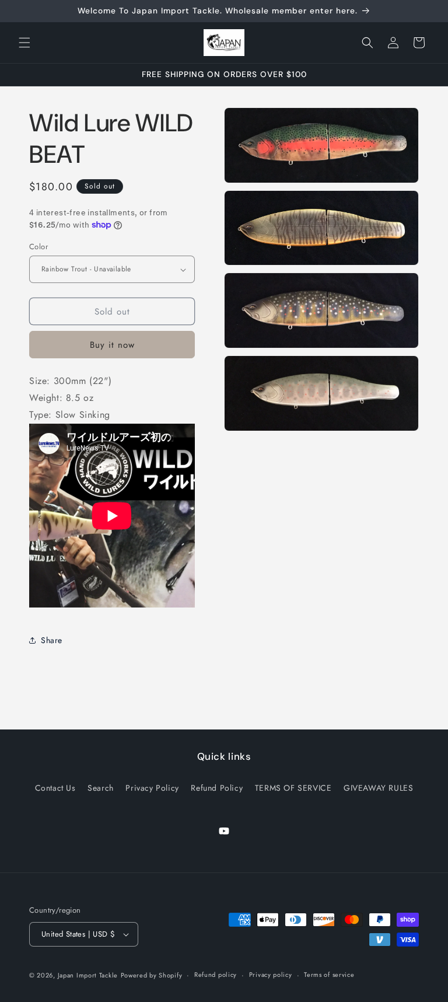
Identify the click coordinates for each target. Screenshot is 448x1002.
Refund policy (215, 974)
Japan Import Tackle (88, 975)
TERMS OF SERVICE (293, 788)
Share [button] (51, 640)
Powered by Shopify (152, 975)
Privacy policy (270, 974)
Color (38, 246)
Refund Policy (217, 788)
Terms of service (329, 974)
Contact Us (55, 788)
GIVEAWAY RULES (378, 788)
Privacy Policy (151, 788)
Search (101, 788)
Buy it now (112, 344)
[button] (24, 42)
